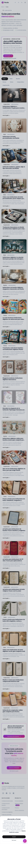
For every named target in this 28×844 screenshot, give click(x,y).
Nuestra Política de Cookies (17, 831)
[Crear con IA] (25, 841)
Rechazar (14, 840)
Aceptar (14, 836)
